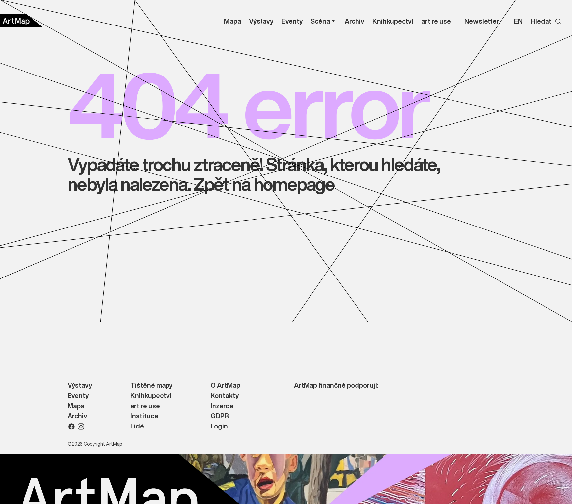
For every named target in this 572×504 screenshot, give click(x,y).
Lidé (137, 426)
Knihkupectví (150, 395)
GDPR (220, 416)
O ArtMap (225, 385)
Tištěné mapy (151, 385)
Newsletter (481, 21)
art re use (145, 406)
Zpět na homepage (264, 184)
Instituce (144, 416)
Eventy (78, 395)
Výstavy (80, 385)
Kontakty (225, 395)
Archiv (77, 416)
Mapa (76, 406)
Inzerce (222, 406)
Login (219, 426)
